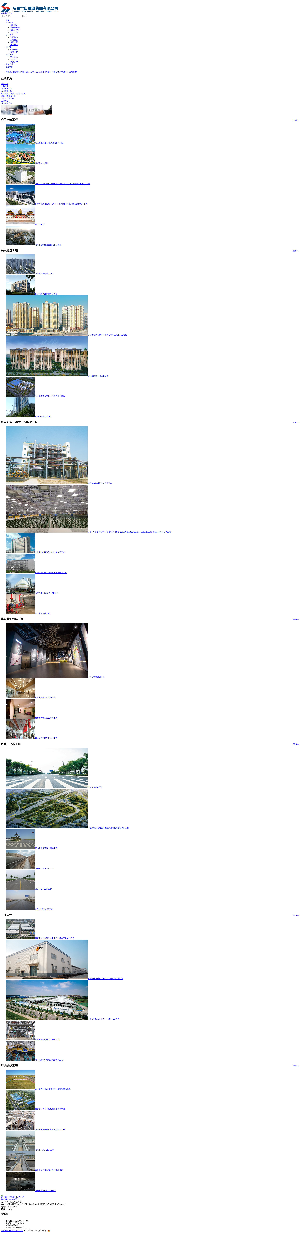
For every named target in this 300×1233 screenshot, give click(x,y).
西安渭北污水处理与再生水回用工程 (50, 1109)
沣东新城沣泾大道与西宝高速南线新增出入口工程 (108, 828)
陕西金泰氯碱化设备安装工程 (100, 483)
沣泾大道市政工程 (95, 787)
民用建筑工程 (6, 91)
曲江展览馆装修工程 (96, 677)
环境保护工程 (6, 103)
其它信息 (14, 45)
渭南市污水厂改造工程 (44, 1150)
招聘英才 (9, 64)
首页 (7, 20)
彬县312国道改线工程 (44, 909)
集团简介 (14, 25)
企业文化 (9, 55)
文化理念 (14, 59)
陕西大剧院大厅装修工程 (45, 697)
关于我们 (4, 1197)
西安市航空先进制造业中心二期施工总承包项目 (54, 938)
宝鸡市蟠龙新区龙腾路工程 (46, 848)
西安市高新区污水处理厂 (45, 1191)
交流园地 (14, 62)
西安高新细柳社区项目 (44, 274)
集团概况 (9, 23)
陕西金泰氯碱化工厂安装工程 (47, 1040)
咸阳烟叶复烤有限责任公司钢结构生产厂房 (105, 979)
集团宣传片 (15, 30)
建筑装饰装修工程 (8, 96)
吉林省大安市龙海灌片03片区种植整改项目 (53, 1089)
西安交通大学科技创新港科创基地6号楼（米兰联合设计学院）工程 (62, 184)
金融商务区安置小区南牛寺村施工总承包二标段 (107, 335)
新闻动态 (9, 35)
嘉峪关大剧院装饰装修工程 (46, 738)
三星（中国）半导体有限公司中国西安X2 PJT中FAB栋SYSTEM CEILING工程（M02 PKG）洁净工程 (129, 532)
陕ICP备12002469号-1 (10, 1199)
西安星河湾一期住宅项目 (98, 376)
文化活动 (14, 57)
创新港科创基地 (41, 163)
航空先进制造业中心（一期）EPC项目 (103, 1019)
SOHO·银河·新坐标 (43, 417)
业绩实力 (9, 47)
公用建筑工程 (6, 89)
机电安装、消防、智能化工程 (13, 94)
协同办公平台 (6, 13)
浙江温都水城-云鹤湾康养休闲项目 (49, 143)
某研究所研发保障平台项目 (46, 294)
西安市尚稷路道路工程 (44, 869)
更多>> (296, 120)
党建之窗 (14, 42)
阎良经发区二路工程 (43, 889)
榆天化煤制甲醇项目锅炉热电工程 (49, 1060)
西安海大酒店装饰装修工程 (46, 718)
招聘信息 (20, 1197)
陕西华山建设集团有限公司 (12, 1231)
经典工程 (14, 52)
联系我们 (9, 67)
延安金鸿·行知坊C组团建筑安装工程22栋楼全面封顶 (27, 71)
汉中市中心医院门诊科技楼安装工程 (50, 552)
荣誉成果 (14, 50)
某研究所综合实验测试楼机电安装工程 (51, 573)
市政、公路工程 (7, 98)
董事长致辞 (15, 27)
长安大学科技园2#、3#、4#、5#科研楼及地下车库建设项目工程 (61, 204)
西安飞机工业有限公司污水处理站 (49, 1170)
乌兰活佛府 (39, 224)
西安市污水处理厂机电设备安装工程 (50, 1130)
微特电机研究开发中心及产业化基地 (50, 396)
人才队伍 (14, 32)
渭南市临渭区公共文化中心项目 (48, 245)
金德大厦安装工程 (42, 613)
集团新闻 (14, 37)
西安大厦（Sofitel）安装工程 (46, 593)
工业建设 (4, 101)
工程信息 (14, 40)
